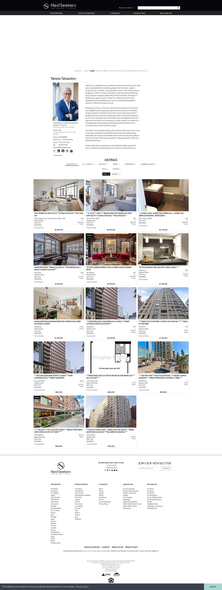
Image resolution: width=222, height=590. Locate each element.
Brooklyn (103, 164)
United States (130, 164)
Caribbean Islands (148, 164)
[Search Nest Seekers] (178, 8)
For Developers (152, 495)
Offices (105, 71)
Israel (52, 536)
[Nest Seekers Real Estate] (58, 6)
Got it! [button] (213, 587)
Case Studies (79, 493)
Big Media (126, 500)
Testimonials (58, 155)
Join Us (121, 71)
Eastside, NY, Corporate (60, 125)
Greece (116, 164)
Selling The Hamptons (130, 502)
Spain (53, 519)
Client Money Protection (111, 569)
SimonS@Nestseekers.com (62, 147)
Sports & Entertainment (154, 497)
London (77, 500)
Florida (77, 502)
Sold (105, 169)
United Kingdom (56, 508)
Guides (149, 502)
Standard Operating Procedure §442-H (111, 564)
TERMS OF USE (117, 547)
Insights (125, 495)
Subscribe (166, 468)
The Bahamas (55, 532)
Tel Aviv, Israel (57, 130)
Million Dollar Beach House (132, 504)
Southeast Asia (56, 543)
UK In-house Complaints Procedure (111, 566)
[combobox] (157, 7)
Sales (106, 174)
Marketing (139, 13)
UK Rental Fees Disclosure (111, 571)
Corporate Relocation (154, 500)
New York (78, 497)
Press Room (113, 71)
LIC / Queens (88, 164)
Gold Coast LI (55, 497)
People (92, 71)
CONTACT (106, 547)
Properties (56, 13)
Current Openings (130, 71)
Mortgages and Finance (155, 506)
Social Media (127, 497)
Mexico (53, 530)
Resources (166, 13)
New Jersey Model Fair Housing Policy (111, 567)
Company (115, 13)
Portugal (53, 517)
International (79, 491)
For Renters (150, 493)
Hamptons (54, 491)
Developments (86, 13)
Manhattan (72, 164)
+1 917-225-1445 (67, 140)
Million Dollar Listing (130, 506)
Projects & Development (131, 491)
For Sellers (150, 491)
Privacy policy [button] (82, 587)
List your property (129, 489)
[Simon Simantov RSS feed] (71, 151)
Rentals (116, 174)
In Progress (78, 489)
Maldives (78, 519)
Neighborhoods (152, 504)
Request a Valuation (129, 493)
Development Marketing (83, 495)
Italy (52, 515)
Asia (76, 517)
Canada (53, 528)
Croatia (53, 526)
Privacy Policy (142, 71)
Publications (127, 508)
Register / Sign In (126, 7)
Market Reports (152, 508)
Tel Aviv (77, 515)
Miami (53, 495)
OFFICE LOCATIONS (92, 547)
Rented (116, 169)
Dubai (53, 539)
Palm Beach (55, 500)
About (86, 71)
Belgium (53, 523)
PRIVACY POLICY (131, 547)
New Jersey (54, 502)
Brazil (53, 541)
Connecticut (55, 504)
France (53, 513)
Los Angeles (55, 493)
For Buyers (150, 489)
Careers (98, 71)
